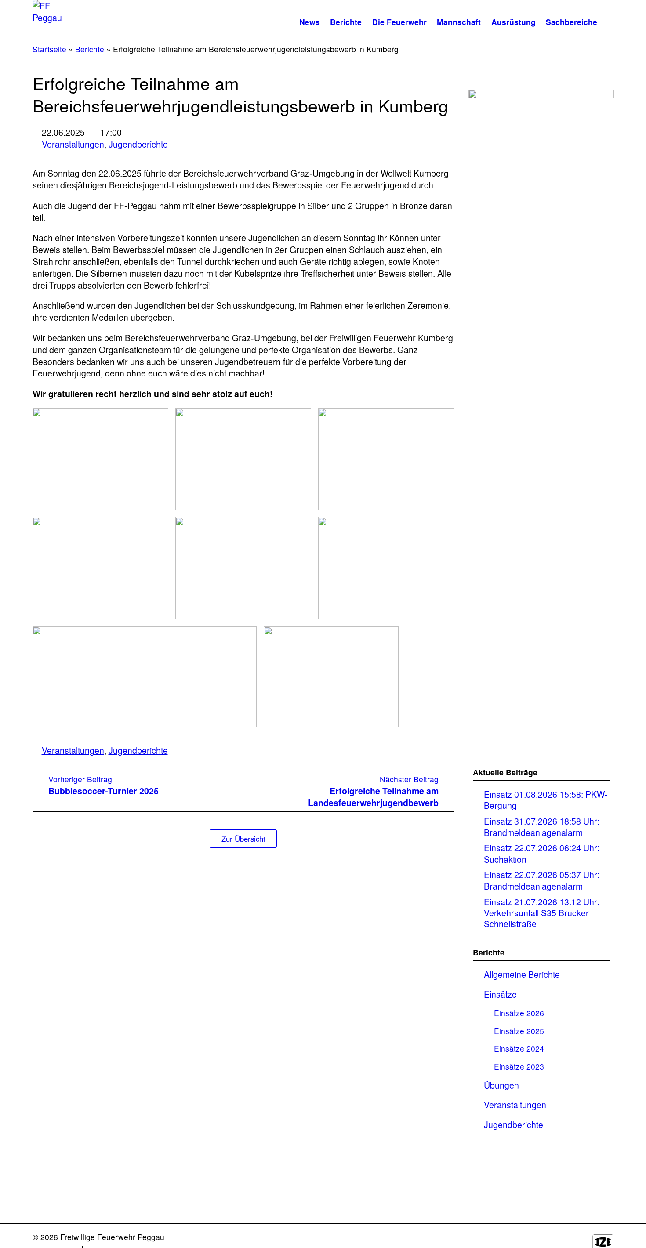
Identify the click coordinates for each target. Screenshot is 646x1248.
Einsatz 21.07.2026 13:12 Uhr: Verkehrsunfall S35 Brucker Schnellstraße (541, 913)
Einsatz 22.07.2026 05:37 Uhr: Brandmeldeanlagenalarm (541, 880)
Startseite (49, 48)
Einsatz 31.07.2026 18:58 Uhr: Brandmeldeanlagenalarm (541, 826)
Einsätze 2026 (519, 1012)
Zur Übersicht (243, 838)
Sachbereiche (571, 21)
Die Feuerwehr (399, 21)
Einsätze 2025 (519, 1030)
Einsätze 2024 (519, 1048)
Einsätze (500, 994)
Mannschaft (459, 21)
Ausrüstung (513, 21)
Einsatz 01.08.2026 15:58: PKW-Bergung (546, 799)
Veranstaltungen (73, 144)
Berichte (346, 21)
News (309, 21)
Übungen (501, 1085)
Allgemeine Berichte (522, 974)
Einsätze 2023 (519, 1066)
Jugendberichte (138, 144)
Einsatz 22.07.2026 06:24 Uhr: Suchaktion (541, 853)
